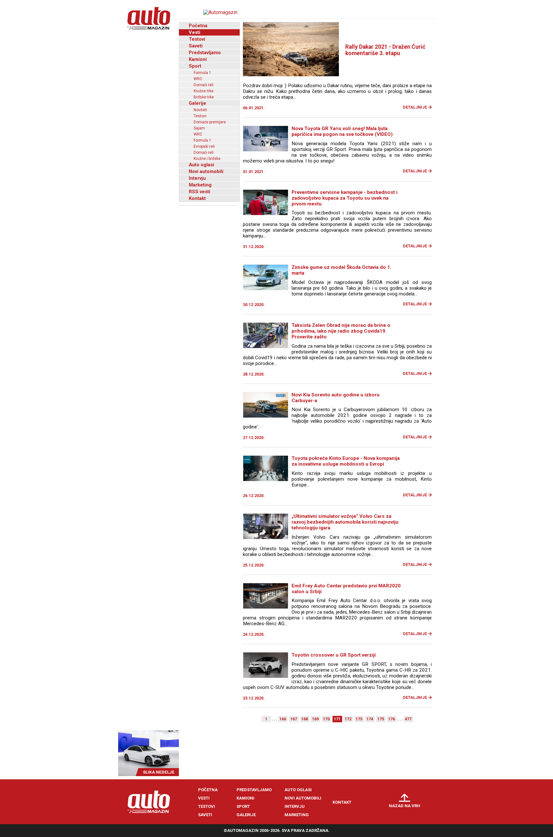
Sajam (199, 128)
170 (326, 719)
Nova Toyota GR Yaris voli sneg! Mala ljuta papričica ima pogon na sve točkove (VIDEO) (342, 131)
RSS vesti (199, 192)
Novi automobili (206, 171)
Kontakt (197, 198)
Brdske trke (204, 97)
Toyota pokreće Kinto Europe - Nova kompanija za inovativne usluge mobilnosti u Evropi (346, 461)
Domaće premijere (210, 122)
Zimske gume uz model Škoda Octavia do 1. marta (341, 270)
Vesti (194, 32)
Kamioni (198, 59)
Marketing (200, 185)
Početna (198, 26)
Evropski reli (204, 146)
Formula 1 (202, 72)
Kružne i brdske (207, 158)
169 (315, 719)
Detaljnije (415, 107)
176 (391, 719)
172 (348, 719)
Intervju (197, 178)
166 (282, 719)
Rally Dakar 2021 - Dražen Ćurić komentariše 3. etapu (385, 50)
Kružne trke (203, 91)
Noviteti (200, 110)
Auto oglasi (201, 165)
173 (359, 719)
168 (304, 719)
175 (380, 719)
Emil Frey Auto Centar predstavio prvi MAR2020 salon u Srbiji (346, 588)
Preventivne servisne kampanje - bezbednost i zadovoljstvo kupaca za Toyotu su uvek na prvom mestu (344, 198)
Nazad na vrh (404, 805)
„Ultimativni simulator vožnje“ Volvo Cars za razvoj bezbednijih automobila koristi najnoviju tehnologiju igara (345, 522)
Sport (195, 66)
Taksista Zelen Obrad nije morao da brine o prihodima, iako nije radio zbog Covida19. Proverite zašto (341, 331)
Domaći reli (203, 85)
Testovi (197, 39)
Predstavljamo (205, 52)
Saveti (196, 46)
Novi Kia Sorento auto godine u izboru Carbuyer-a (336, 397)
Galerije (197, 103)
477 (408, 719)
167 (293, 719)
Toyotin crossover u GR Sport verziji (334, 655)
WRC (198, 79)
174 (369, 719)
